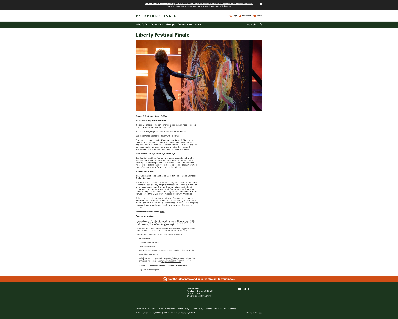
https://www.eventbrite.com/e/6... (157, 127)
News (198, 24)
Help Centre (141, 309)
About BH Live (220, 309)
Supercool (258, 313)
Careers (208, 309)
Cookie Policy (197, 309)
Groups (170, 24)
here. (162, 212)
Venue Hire (185, 24)
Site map (232, 309)
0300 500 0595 (193, 293)
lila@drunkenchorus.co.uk (146, 230)
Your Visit (157, 24)
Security (151, 309)
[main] (199, 152)
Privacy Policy (183, 309)
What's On (142, 24)
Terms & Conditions (166, 309)
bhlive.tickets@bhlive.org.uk (199, 296)
